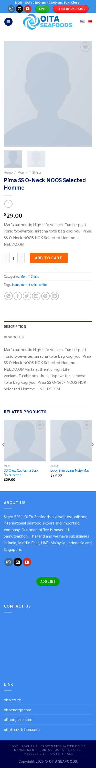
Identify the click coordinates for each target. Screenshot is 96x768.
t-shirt (33, 284)
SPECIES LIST (72, 750)
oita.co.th (12, 699)
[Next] (84, 93)
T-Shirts (35, 172)
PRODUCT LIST (35, 753)
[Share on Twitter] (27, 296)
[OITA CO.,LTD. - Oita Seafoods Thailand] (48, 22)
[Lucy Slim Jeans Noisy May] (71, 440)
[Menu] (8, 22)
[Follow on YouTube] (27, 9)
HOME (13, 746)
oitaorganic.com (18, 719)
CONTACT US (49, 750)
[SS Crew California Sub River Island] (25, 440)
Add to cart (48, 257)
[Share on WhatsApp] (8, 296)
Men (21, 172)
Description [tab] (15, 326)
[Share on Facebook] (18, 296)
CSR (70, 753)
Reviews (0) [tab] (14, 337)
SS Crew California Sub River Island (21, 472)
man (24, 284)
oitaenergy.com (17, 709)
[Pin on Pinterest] (45, 296)
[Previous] (12, 93)
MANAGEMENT (25, 750)
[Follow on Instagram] (11, 9)
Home (8, 172)
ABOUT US (29, 746)
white (43, 284)
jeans (15, 284)
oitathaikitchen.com (22, 729)
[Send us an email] (19, 9)
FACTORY (56, 753)
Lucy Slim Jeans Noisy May (69, 470)
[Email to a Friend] (36, 296)
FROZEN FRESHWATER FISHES (63, 746)
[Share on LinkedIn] (54, 296)
